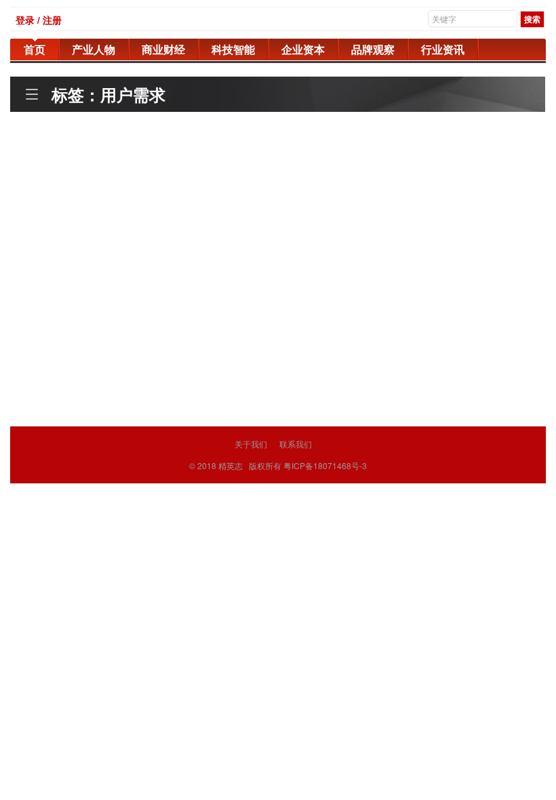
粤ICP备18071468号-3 (325, 465)
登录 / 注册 (39, 19)
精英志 (230, 465)
